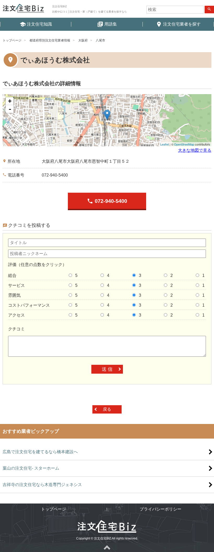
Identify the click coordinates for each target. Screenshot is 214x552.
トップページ (12, 40)
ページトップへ (107, 547)
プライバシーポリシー (160, 509)
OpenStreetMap (184, 144)
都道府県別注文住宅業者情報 (49, 40)
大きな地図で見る (194, 150)
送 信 (107, 369)
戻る (107, 409)
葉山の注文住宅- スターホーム (31, 468)
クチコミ (16, 329)
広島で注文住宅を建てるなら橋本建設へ (40, 452)
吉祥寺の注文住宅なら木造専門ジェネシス (42, 484)
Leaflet (164, 144)
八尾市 (100, 40)
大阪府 (83, 40)
